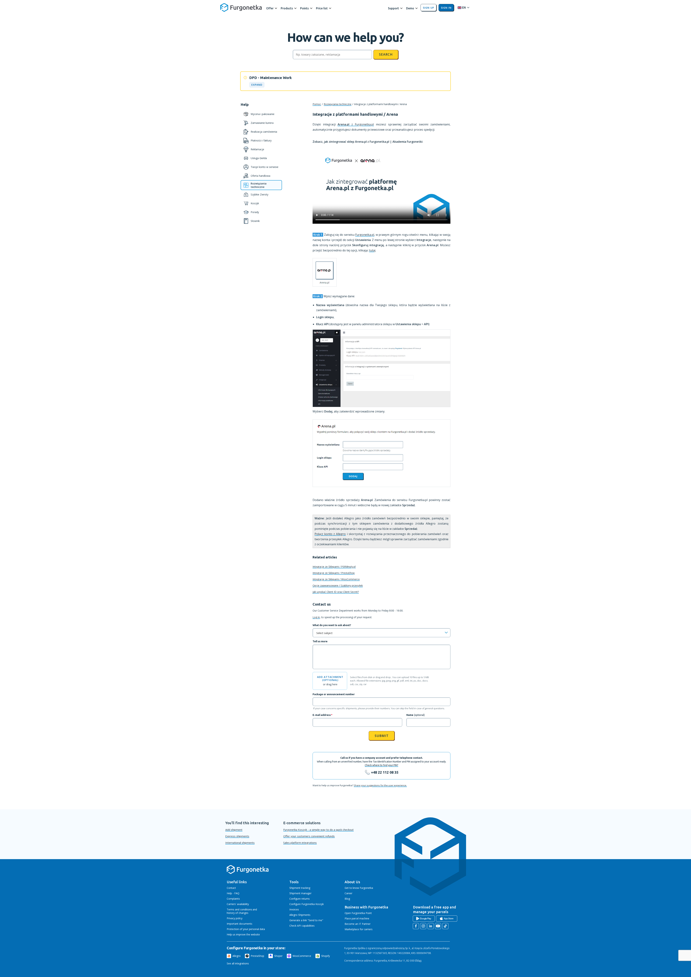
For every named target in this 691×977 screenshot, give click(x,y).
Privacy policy (234, 918)
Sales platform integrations (300, 842)
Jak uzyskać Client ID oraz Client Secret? (336, 592)
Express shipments (237, 836)
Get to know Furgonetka (359, 888)
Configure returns (299, 898)
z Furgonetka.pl (356, 124)
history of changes (237, 913)
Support (393, 8)
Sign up (428, 7)
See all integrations (238, 963)
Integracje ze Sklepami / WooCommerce (336, 579)
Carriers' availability (238, 904)
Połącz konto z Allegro (330, 534)
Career (348, 893)
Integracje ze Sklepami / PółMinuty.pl (334, 566)
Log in (316, 617)
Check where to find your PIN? (381, 765)
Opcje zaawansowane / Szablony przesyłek (338, 585)
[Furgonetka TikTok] (445, 926)
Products (287, 8)
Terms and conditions (239, 909)
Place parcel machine (357, 918)
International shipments (240, 842)
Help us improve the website (243, 934)
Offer (270, 8)
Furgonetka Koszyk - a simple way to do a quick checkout (318, 829)
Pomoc (317, 104)
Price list (322, 8)
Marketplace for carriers (358, 929)
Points (304, 8)
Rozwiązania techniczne (337, 104)
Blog (347, 898)
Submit (382, 736)
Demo (410, 8)
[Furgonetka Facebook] (416, 926)
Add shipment (233, 829)
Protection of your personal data (246, 929)
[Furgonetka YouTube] (438, 926)
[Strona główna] (247, 873)
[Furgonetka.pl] (241, 7)
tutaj (372, 250)
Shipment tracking (299, 888)
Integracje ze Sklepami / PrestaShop (334, 573)
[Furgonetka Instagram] (423, 926)
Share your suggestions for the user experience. (380, 785)
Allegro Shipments (299, 915)
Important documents (239, 923)
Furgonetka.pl (364, 235)
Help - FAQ (233, 893)
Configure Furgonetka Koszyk (306, 904)
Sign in (446, 7)
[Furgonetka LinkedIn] (430, 926)
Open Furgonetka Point (358, 913)
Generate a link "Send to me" (306, 920)
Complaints (233, 898)
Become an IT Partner (358, 924)
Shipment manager (300, 893)
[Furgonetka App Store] (446, 918)
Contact (231, 888)
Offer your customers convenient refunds (309, 836)
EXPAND (256, 84)
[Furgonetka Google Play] (424, 918)
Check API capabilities (302, 925)
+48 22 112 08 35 (384, 772)
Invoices (294, 909)
